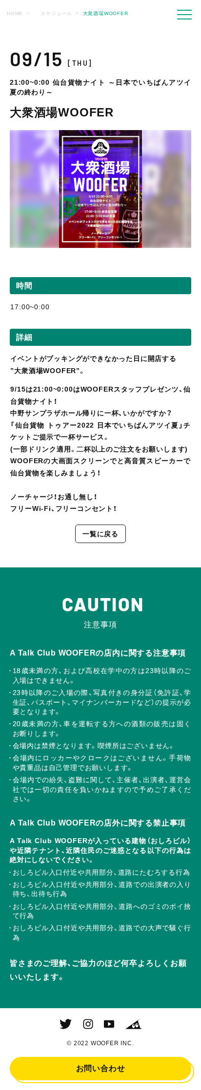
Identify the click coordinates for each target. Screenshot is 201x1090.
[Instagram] (88, 1024)
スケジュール (56, 13)
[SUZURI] (133, 1024)
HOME (15, 13)
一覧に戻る (100, 534)
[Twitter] (66, 1024)
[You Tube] (109, 1024)
